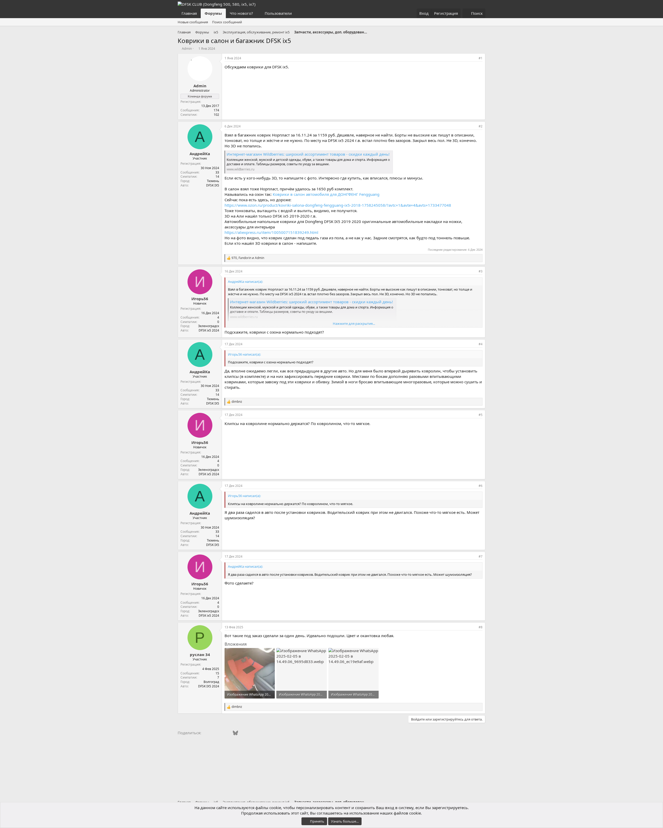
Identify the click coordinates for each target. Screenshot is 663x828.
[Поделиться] (473, 58)
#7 (480, 556)
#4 (480, 344)
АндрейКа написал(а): (245, 281)
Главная (189, 13)
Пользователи (278, 13)
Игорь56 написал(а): (244, 354)
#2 (480, 126)
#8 (480, 627)
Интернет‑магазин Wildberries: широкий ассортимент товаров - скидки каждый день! (308, 154)
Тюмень (213, 181)
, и (248, 258)
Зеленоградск (208, 326)
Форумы (213, 13)
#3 (480, 271)
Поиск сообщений (227, 22)
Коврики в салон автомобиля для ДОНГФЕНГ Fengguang (326, 194)
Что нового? (241, 13)
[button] (257, 13)
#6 (480, 486)
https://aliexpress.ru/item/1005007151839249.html (271, 232)
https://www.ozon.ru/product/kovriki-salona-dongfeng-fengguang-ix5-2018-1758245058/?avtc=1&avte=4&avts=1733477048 (338, 205)
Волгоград (211, 682)
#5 (480, 415)
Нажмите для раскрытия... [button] (354, 323)
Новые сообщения (193, 22)
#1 (480, 58)
